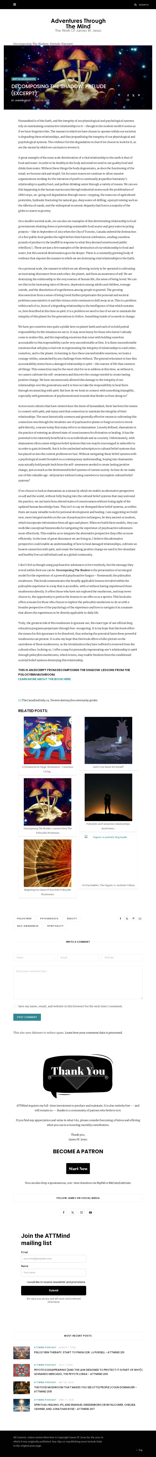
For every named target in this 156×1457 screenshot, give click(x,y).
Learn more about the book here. (44, 679)
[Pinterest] (139, 95)
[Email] (128, 100)
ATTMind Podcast (45, 1347)
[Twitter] (133, 95)
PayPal (101, 1183)
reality (72, 918)
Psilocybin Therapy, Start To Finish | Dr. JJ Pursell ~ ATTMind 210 (79, 1352)
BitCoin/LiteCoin (119, 1183)
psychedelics (49, 918)
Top (140, 1450)
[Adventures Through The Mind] (78, 25)
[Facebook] (128, 95)
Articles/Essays (24, 79)
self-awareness (27, 925)
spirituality (55, 925)
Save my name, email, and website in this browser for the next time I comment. (70, 1006)
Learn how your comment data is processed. (94, 1032)
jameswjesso (22, 100)
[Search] (135, 4)
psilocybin (24, 918)
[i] (31, 247)
